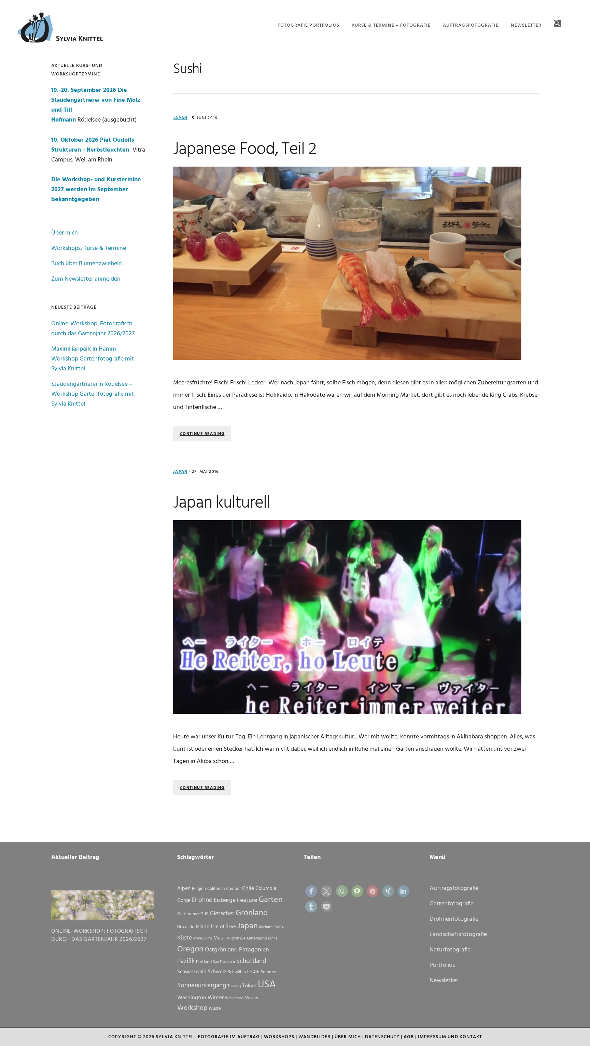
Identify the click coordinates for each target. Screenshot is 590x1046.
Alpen (184, 889)
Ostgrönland (221, 950)
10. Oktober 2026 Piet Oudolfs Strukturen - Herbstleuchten (92, 145)
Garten (270, 899)
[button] (557, 24)
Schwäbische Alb (243, 972)
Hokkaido (185, 927)
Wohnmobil (234, 998)
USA (267, 985)
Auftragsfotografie (454, 888)
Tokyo (249, 985)
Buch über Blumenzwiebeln (86, 264)
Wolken (252, 998)
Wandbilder (314, 1037)
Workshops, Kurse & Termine (88, 248)
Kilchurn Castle (271, 927)
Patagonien (254, 950)
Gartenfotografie (452, 904)
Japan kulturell (221, 503)
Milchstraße (235, 939)
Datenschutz (382, 1037)
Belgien (199, 888)
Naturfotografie (450, 950)
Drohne (202, 900)
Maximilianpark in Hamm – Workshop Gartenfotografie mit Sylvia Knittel (92, 359)
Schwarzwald (192, 972)
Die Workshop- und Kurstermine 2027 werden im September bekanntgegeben (96, 189)
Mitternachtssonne (262, 939)
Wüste (215, 1008)
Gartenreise (188, 914)
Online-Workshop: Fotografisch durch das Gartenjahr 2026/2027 (93, 329)
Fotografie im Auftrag (229, 1037)
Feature (247, 900)
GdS (204, 914)
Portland (204, 961)
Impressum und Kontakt (450, 1037)
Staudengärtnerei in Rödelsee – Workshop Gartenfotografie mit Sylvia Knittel (92, 394)
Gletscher (222, 914)
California (216, 888)
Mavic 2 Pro (202, 939)
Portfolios (442, 965)
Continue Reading (202, 433)
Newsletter (444, 981)
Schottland (251, 961)
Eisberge (225, 900)
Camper (233, 888)
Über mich (64, 233)
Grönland (252, 913)
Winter (216, 997)
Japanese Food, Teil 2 (245, 149)
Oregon (190, 949)
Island (203, 926)
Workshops (279, 1037)
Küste (184, 938)
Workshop (192, 1008)
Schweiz (217, 972)
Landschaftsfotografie (458, 934)
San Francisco (224, 962)
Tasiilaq (234, 986)
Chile (248, 888)
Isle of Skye (223, 927)
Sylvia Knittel (175, 1037)
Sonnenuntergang (201, 985)
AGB (409, 1037)
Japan (180, 118)
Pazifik (186, 961)
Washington (191, 997)
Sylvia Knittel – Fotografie (63, 29)
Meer (219, 938)
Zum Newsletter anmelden (86, 279)
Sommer (269, 972)
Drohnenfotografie (454, 919)
